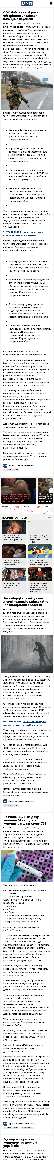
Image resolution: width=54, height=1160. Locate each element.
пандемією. (34, 1081)
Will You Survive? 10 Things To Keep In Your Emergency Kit (13, 537)
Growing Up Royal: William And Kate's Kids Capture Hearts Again (39, 538)
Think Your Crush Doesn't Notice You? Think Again (13, 562)
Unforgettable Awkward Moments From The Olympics (39, 562)
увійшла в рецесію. (24, 1108)
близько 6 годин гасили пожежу (20, 792)
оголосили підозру (34, 453)
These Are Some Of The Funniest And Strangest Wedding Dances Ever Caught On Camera (39, 587)
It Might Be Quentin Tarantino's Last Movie (13, 585)
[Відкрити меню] (50, 3)
